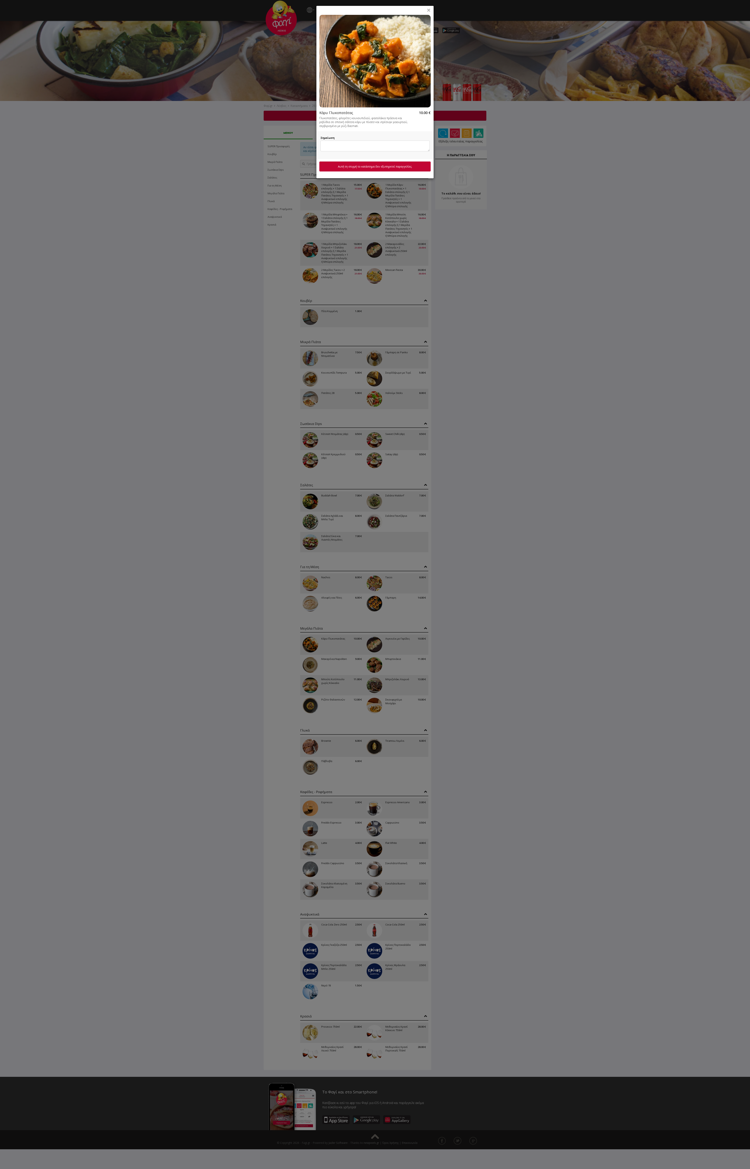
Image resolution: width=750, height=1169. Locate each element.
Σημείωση (328, 138)
